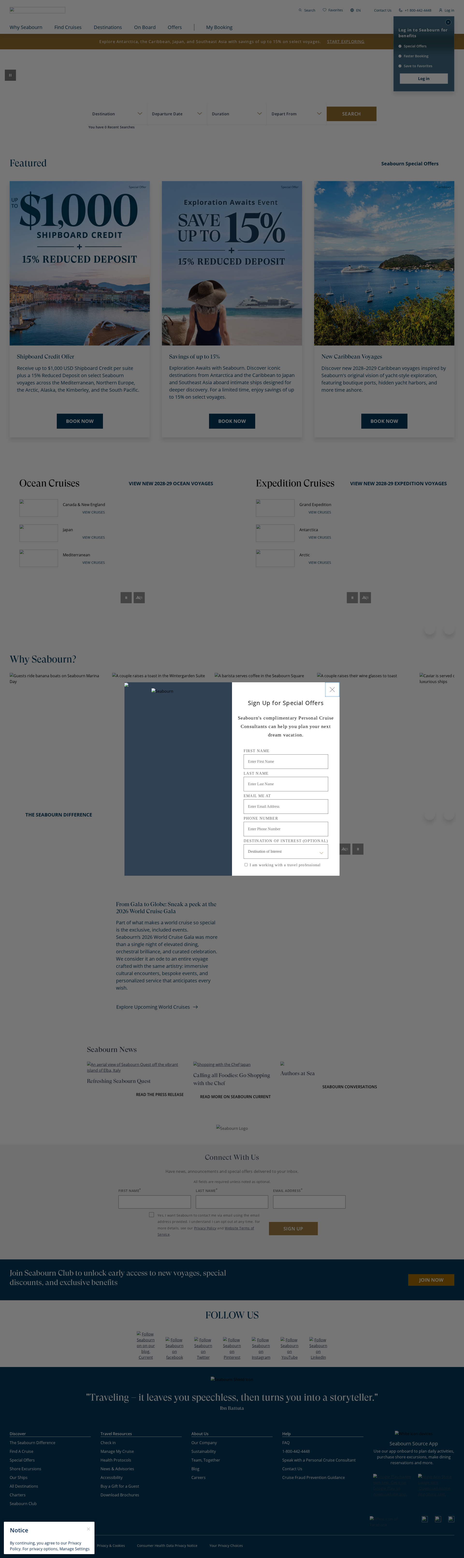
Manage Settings (74, 1548)
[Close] (332, 689)
